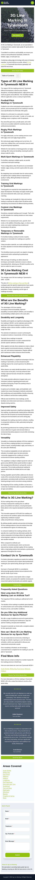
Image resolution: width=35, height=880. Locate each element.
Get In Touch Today (17, 70)
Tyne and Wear (7, 788)
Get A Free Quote (17, 757)
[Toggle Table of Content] (17, 76)
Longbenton (6, 780)
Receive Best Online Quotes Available (17, 295)
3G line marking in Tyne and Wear (18, 283)
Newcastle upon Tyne (9, 784)
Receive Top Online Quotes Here (17, 493)
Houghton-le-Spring (8, 796)
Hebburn (3, 671)
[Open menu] (32, 2)
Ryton (4, 798)
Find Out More (17, 585)
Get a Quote (16, 35)
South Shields (5, 669)
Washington (6, 790)
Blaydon (5, 794)
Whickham (6, 792)
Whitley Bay (13, 669)
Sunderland (6, 786)
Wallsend (27, 669)
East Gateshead (7, 782)
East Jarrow (20, 669)
